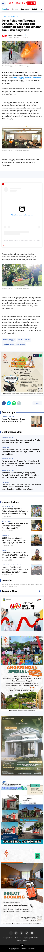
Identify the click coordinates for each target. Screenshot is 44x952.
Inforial (27, 340)
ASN (4, 550)
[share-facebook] (4, 403)
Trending (5, 9)
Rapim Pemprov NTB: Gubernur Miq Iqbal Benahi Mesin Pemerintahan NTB (15, 525)
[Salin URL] (19, 403)
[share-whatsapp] (14, 403)
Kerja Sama (21, 940)
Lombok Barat (8, 344)
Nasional (7, 521)
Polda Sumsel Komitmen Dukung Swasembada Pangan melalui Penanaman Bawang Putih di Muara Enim (15, 511)
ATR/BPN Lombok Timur (12, 565)
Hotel (20, 340)
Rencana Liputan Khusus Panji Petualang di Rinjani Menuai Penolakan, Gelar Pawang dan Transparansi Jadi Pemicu (21, 463)
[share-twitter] (9, 403)
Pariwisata (25, 9)
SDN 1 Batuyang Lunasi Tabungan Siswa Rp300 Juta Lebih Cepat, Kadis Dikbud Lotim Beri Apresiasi (14, 540)
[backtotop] (22, 946)
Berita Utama (8, 506)
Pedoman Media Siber (32, 938)
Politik (34, 9)
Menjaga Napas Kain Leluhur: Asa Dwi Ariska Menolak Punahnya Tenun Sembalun (21, 441)
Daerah (6, 535)
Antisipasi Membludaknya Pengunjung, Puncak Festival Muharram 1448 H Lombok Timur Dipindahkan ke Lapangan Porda (20, 475)
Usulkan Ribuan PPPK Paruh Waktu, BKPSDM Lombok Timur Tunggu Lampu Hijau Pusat (15, 554)
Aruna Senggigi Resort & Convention (26, 77)
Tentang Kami (8, 938)
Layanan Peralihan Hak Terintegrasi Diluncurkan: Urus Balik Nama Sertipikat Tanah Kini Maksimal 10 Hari (15, 569)
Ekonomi (15, 9)
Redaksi (18, 938)
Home (4, 16)
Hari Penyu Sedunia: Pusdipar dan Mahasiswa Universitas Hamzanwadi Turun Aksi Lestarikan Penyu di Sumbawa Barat (21, 486)
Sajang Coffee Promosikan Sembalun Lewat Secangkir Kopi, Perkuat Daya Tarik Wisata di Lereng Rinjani (21, 451)
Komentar (37, 403)
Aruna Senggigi (9, 340)
